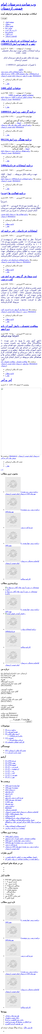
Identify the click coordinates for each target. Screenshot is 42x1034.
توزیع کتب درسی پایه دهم (14, 798)
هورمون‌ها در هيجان (12, 1016)
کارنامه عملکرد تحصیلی (14, 742)
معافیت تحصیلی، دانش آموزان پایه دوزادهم (20, 838)
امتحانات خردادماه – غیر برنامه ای (19, 231)
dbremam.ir (36, 76)
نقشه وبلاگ (9, 26)
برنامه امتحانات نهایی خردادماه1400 (17, 818)
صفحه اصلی (9, 22)
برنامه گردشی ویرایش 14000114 (18, 111)
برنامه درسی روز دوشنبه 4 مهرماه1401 (19, 843)
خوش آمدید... (21, 613)
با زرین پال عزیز (11, 30)
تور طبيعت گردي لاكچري (14, 1024)
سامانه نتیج (9, 32)
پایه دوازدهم (9, 792)
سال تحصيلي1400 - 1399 (14, 814)
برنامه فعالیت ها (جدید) (13, 193)
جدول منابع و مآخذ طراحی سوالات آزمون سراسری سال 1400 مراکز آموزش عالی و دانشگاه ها (23, 822)
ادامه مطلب (9, 224)
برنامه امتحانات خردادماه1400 (17, 165)
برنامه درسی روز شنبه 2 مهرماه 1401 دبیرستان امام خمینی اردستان (21, 493)
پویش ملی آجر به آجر (8, 458)
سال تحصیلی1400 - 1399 (19, 74)
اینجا (19, 123)
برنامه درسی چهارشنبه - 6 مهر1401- (18, 840)
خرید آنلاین (9, 34)
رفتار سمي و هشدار (12, 1018)
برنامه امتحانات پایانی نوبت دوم (12, 72)
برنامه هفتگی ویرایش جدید (21, 151)
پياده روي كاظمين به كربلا (14, 1020)
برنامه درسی (9, 806)
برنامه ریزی (10, 730)
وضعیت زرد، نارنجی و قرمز (15, 828)
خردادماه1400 (34, 74)
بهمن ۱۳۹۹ (10, 763)
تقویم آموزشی (11, 732)
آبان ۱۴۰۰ (10, 773)
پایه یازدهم (9, 794)
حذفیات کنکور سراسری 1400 (21, 95)
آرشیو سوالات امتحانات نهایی (15, 826)
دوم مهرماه (9, 804)
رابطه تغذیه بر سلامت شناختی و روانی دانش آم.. (22, 859)
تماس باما (8, 28)
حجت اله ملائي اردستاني (15, 750)
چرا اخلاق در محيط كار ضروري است (18, 1022)
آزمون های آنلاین (12, 734)
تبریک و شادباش (16, 740)
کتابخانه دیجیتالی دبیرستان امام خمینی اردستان (21, 812)
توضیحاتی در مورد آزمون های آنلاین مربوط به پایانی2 (21, 593)
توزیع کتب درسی (27, 527)
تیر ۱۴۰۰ (9, 771)
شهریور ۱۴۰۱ (11, 775)
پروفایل (8, 24)
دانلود (21, 69)
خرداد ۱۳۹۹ (10, 761)
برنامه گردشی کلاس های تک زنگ (20, 125)
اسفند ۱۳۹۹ (10, 765)
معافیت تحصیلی (21, 362)
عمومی (9, 738)
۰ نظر (7, 83)
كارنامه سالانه (26, 579)
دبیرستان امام (10, 790)
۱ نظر (7, 107)
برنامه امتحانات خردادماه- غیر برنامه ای (15, 260)
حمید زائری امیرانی (13, 752)
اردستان (4, 366)
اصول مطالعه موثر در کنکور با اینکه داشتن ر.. (21, 857)
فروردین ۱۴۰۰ (11, 767)
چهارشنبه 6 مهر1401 (12, 786)
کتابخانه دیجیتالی (11, 36)
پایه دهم (8, 796)
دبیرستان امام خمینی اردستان (11, 76)
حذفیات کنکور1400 (11, 88)
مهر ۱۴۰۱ (10, 777)
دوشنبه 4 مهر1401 (11, 788)
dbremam (8, 808)
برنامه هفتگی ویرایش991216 (16, 139)
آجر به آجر (6, 380)
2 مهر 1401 (9, 802)
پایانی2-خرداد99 (15, 736)
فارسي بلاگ (28, 1028)
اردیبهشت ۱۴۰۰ (12, 769)
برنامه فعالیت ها (22, 214)
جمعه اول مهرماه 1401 (13, 800)
